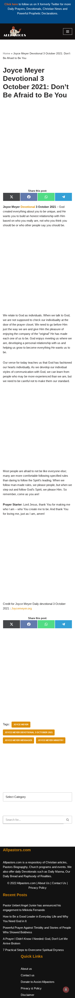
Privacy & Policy (31, 988)
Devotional (28, 206)
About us (26, 968)
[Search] (67, 820)
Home (6, 53)
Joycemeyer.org (21, 608)
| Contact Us (58, 883)
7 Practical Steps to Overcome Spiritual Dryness (33, 950)
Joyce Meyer (20, 724)
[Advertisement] (37, 148)
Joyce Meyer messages (18, 740)
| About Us (43, 883)
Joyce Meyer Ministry (50, 740)
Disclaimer (27, 994)
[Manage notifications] (66, 989)
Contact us (27, 975)
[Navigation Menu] (67, 31)
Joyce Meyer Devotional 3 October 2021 (29, 732)
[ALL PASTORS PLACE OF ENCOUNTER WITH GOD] (14, 31)
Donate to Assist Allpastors (37, 981)
